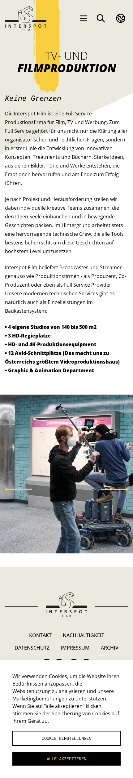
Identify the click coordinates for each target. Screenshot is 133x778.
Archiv (109, 647)
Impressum (75, 647)
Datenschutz (32, 647)
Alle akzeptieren (66, 759)
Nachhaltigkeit (83, 635)
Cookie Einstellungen (66, 738)
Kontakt (40, 635)
